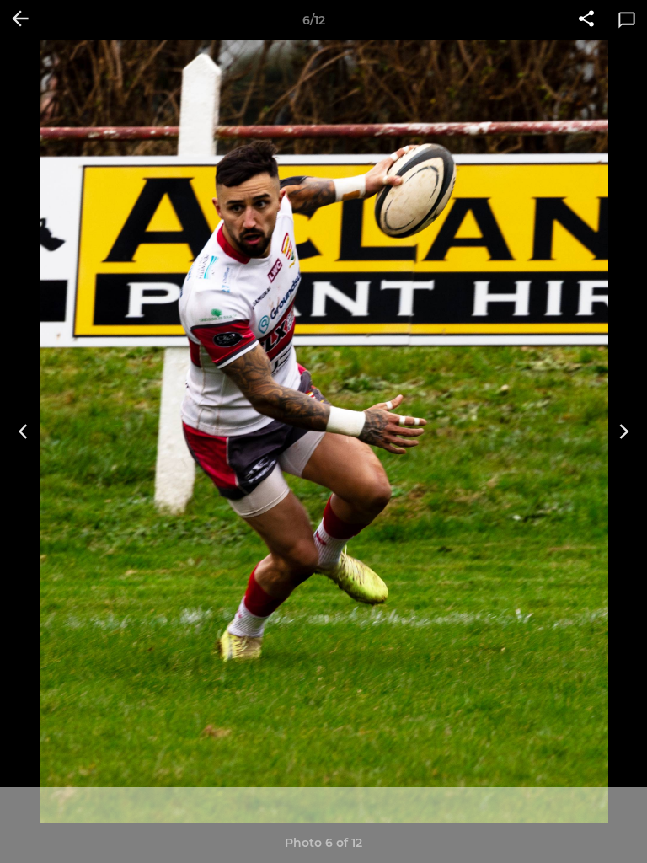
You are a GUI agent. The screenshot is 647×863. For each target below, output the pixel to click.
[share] (586, 20)
